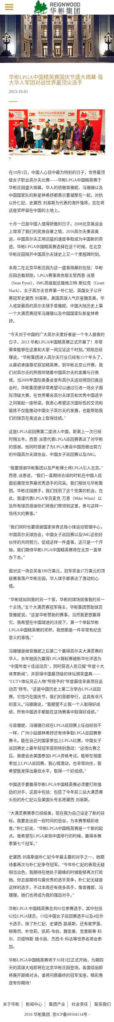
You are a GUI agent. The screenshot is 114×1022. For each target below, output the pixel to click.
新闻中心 (34, 1004)
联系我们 (102, 1004)
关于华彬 (11, 1004)
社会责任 (80, 1004)
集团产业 (57, 1004)
